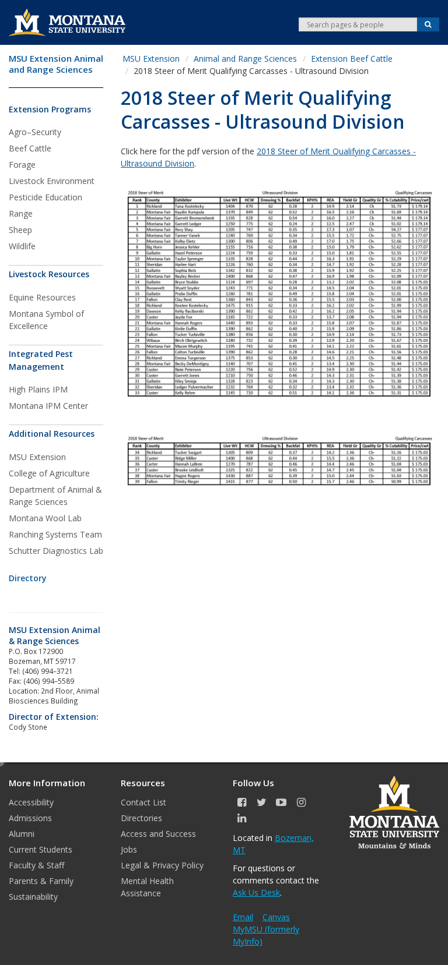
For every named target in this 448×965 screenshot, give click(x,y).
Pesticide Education (45, 197)
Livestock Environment (51, 180)
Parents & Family (41, 880)
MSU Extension (37, 456)
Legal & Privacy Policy (162, 865)
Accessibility (31, 802)
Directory (28, 578)
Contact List (143, 802)
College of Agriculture (49, 473)
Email (243, 916)
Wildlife (22, 246)
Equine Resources (42, 297)
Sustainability (33, 896)
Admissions (30, 817)
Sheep (20, 229)
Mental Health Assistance (147, 887)
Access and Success (158, 833)
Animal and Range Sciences (245, 58)
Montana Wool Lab (45, 518)
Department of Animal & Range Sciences (55, 495)
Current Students (40, 849)
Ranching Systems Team (55, 534)
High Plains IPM (38, 389)
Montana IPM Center (48, 405)
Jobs (129, 849)
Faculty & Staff (36, 865)
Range (21, 213)
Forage (22, 164)
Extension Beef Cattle (352, 58)
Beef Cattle (30, 148)
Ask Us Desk (256, 892)
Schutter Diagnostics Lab (56, 550)
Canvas (276, 916)
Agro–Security (35, 131)
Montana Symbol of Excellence (46, 319)
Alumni (21, 833)
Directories (141, 817)
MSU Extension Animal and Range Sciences (56, 64)
